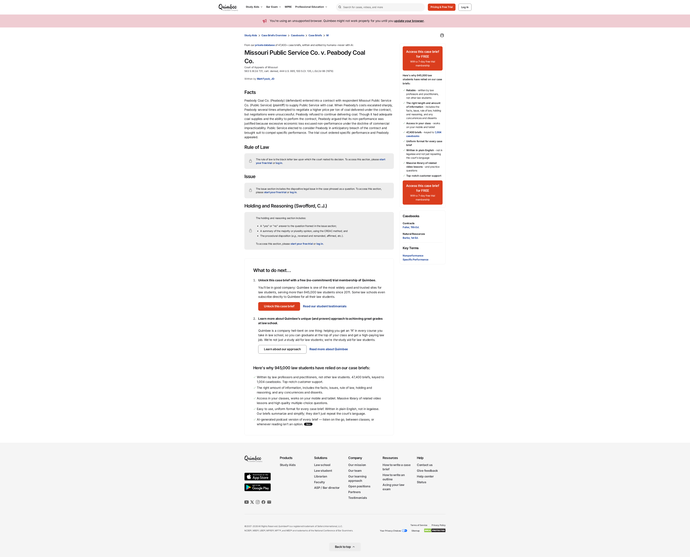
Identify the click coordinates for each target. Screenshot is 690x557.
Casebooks (297, 35)
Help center (425, 476)
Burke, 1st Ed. (411, 237)
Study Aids (252, 6)
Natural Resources (414, 233)
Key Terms (411, 248)
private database (265, 44)
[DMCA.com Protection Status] (435, 530)
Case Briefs (315, 35)
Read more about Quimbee (328, 349)
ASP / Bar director (327, 488)
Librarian (320, 476)
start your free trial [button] (275, 192)
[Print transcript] (442, 35)
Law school (322, 465)
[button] (279, 306)
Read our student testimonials (324, 306)
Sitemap (415, 530)
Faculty (319, 482)
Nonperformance (413, 255)
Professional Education (309, 6)
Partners (354, 492)
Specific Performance (415, 259)
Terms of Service (418, 525)
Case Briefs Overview (274, 35)
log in (279, 162)
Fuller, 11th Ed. (411, 227)
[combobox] (380, 7)
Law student (323, 470)
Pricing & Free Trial (442, 6)
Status (421, 482)
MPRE (288, 6)
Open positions (359, 486)
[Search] (339, 7)
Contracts (409, 223)
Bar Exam (272, 6)
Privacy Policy (439, 525)
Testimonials (357, 498)
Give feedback (427, 470)
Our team (355, 470)
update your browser (409, 21)
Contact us (425, 465)
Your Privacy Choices (390, 530)
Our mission (357, 465)
